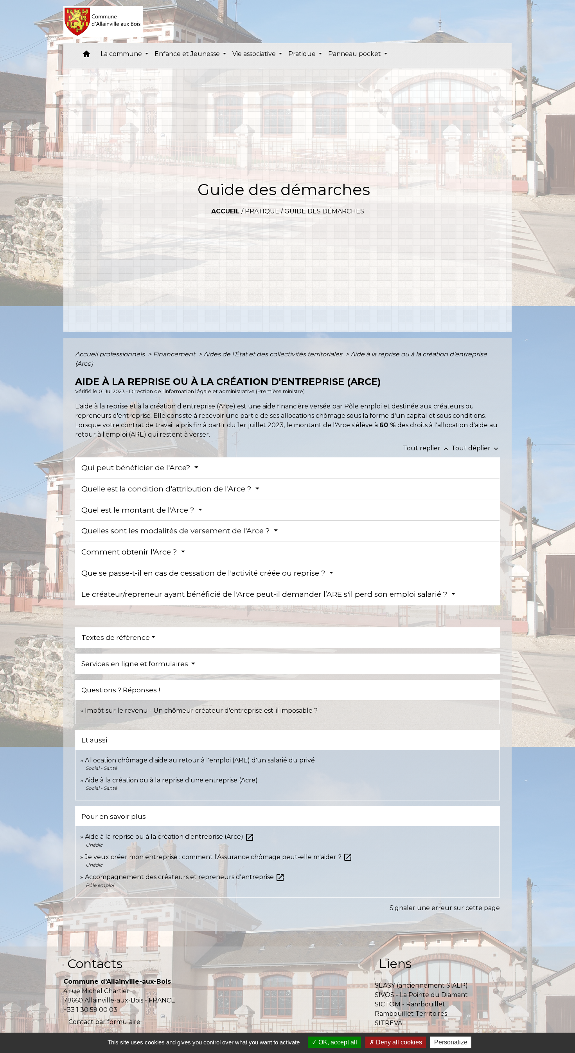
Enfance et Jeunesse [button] (188, 54)
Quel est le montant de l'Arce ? (138, 510)
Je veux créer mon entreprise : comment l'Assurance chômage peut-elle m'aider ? (218, 857)
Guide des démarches (324, 211)
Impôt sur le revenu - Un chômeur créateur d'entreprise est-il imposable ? (201, 710)
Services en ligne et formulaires (135, 664)
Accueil (225, 211)
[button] (86, 55)
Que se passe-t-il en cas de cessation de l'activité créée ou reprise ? (204, 573)
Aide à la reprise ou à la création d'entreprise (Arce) (169, 836)
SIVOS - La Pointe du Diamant (421, 995)
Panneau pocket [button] (355, 54)
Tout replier (426, 448)
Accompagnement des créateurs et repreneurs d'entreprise (185, 877)
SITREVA (388, 1023)
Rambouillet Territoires (411, 1013)
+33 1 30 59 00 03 (90, 1009)
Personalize (450, 1042)
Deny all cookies (398, 1042)
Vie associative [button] (254, 54)
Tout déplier (475, 448)
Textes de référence (115, 637)
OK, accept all (337, 1042)
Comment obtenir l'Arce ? (130, 551)
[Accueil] (103, 21)
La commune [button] (122, 54)
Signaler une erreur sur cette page (445, 908)
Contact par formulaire (104, 1022)
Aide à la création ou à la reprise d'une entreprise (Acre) (171, 780)
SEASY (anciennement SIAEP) (421, 985)
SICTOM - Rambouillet (410, 1004)
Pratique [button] (302, 54)
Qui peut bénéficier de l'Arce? (136, 467)
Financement (175, 354)
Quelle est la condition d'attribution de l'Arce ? (167, 488)
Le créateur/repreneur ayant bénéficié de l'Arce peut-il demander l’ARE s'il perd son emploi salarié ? (265, 594)
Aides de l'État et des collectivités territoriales (273, 354)
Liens (395, 963)
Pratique (262, 211)
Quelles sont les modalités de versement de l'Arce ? (176, 530)
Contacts (94, 963)
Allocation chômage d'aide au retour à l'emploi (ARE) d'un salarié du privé (200, 760)
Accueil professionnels (110, 354)
